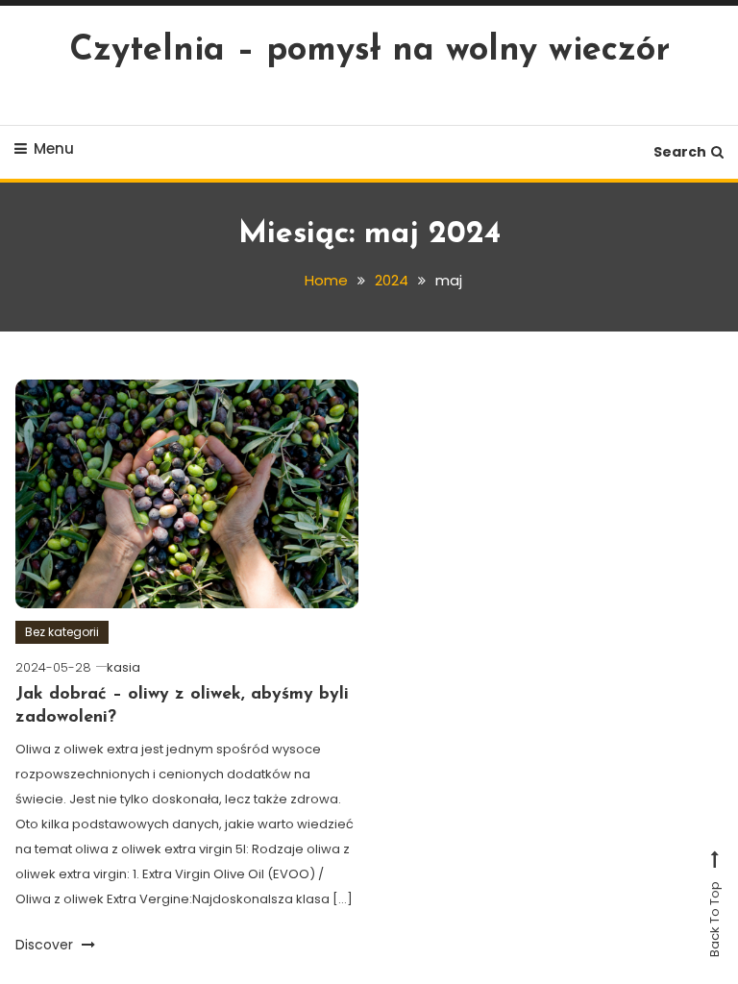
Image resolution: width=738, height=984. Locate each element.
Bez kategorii (62, 632)
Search (679, 151)
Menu (54, 148)
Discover (46, 944)
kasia (123, 667)
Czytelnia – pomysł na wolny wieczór (369, 51)
